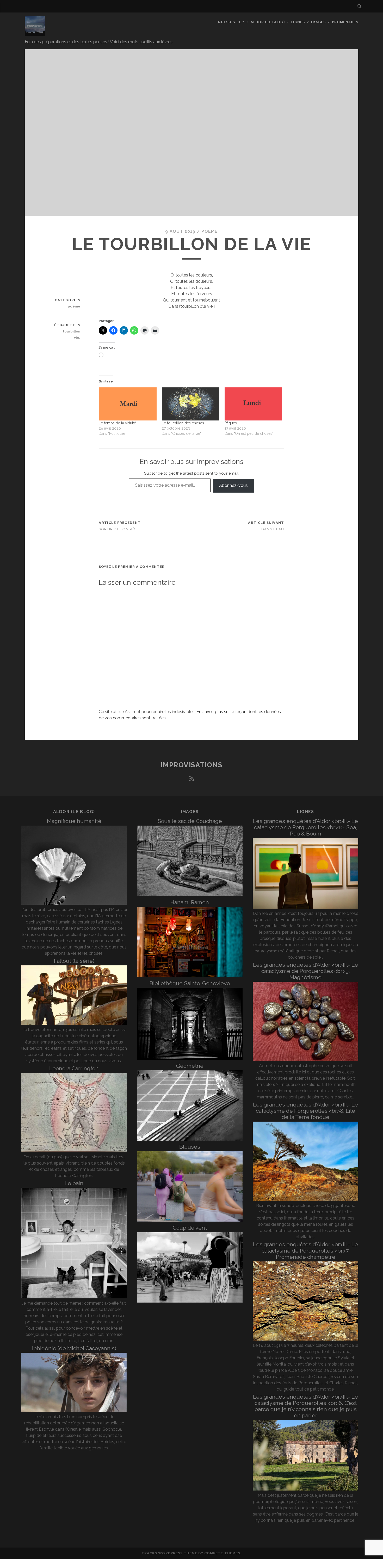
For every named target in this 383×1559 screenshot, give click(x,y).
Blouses (189, 1146)
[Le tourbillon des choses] (190, 403)
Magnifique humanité (74, 821)
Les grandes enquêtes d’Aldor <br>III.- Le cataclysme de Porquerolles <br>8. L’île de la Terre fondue (305, 1110)
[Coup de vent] (190, 1301)
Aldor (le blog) (268, 22)
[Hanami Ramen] (190, 975)
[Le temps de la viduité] (127, 403)
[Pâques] (253, 403)
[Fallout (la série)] (74, 1023)
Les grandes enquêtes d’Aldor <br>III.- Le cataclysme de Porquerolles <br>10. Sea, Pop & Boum (305, 827)
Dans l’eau (272, 529)
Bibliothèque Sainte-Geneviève (190, 983)
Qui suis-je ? (231, 22)
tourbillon (71, 331)
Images (318, 22)
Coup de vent (190, 1227)
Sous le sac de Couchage (190, 821)
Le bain (74, 1183)
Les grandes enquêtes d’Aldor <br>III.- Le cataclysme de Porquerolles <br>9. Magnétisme (305, 970)
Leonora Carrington (74, 1068)
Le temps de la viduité (117, 423)
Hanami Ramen (189, 902)
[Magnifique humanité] (74, 903)
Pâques (231, 423)
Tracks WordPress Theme (169, 1553)
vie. (77, 338)
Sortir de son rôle (119, 529)
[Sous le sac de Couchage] (190, 894)
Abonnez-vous (233, 485)
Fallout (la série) (74, 961)
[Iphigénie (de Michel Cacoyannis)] (74, 1410)
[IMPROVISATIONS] (35, 33)
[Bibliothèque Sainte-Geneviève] (190, 1058)
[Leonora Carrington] (74, 1150)
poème (209, 231)
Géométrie (189, 1066)
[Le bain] (74, 1296)
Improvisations (192, 765)
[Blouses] (190, 1220)
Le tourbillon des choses (183, 423)
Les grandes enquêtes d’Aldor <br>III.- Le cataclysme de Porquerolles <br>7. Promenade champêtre (305, 1250)
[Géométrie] (190, 1139)
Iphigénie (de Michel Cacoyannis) (74, 1348)
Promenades (345, 22)
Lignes (298, 22)
